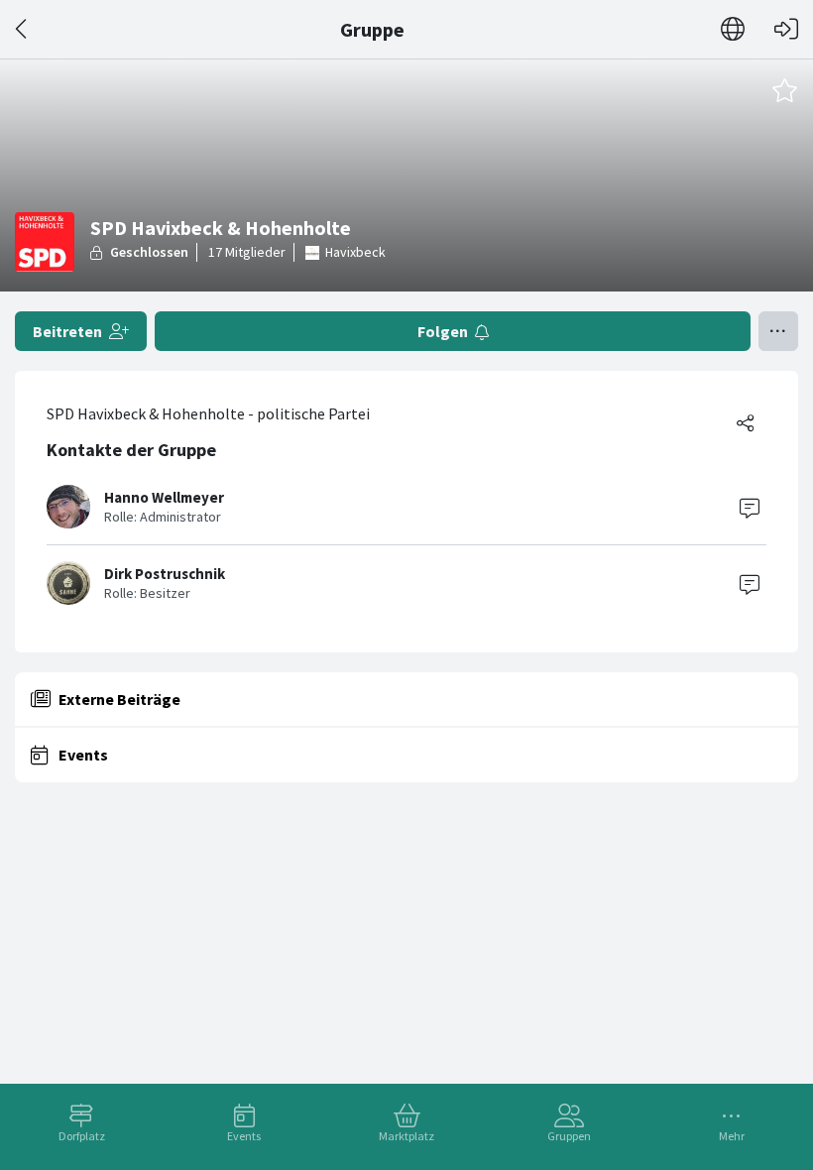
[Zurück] (22, 29)
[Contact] (749, 507)
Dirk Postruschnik (164, 573)
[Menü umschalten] (778, 331)
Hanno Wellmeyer (164, 497)
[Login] (786, 29)
